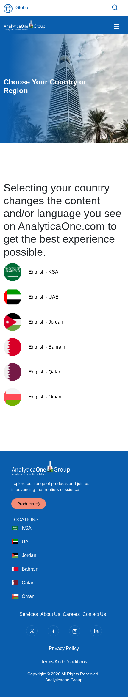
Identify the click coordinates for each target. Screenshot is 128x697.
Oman (28, 596)
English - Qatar (44, 371)
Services (28, 614)
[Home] (24, 25)
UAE (27, 541)
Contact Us (94, 614)
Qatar (27, 582)
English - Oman (45, 396)
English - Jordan (46, 321)
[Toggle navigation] (117, 26)
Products (25, 503)
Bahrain (30, 569)
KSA (27, 527)
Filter (115, 7)
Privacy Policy (64, 648)
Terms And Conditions (64, 661)
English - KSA (43, 271)
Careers (71, 614)
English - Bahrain (47, 346)
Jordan (29, 555)
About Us (50, 614)
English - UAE (44, 296)
